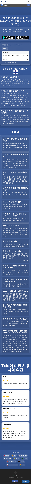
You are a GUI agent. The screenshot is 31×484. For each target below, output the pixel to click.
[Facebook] (15, 472)
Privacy (10, 479)
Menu (28, 2)
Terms (14, 479)
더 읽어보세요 (24, 260)
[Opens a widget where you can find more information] (26, 481)
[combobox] (5, 48)
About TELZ (18, 479)
